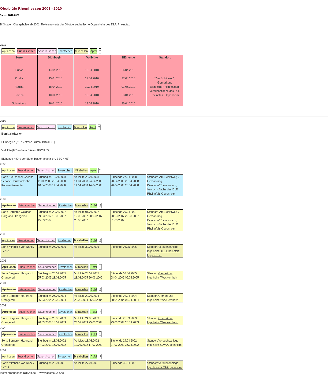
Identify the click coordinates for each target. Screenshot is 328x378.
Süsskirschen (25, 127)
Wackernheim (169, 277)
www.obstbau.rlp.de (51, 372)
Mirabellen (81, 51)
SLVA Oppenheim (171, 344)
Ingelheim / (154, 277)
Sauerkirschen (47, 51)
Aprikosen (8, 51)
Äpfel (93, 51)
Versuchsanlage (168, 246)
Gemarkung (165, 273)
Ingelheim (153, 251)
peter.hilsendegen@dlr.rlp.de (18, 372)
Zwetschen (65, 51)
